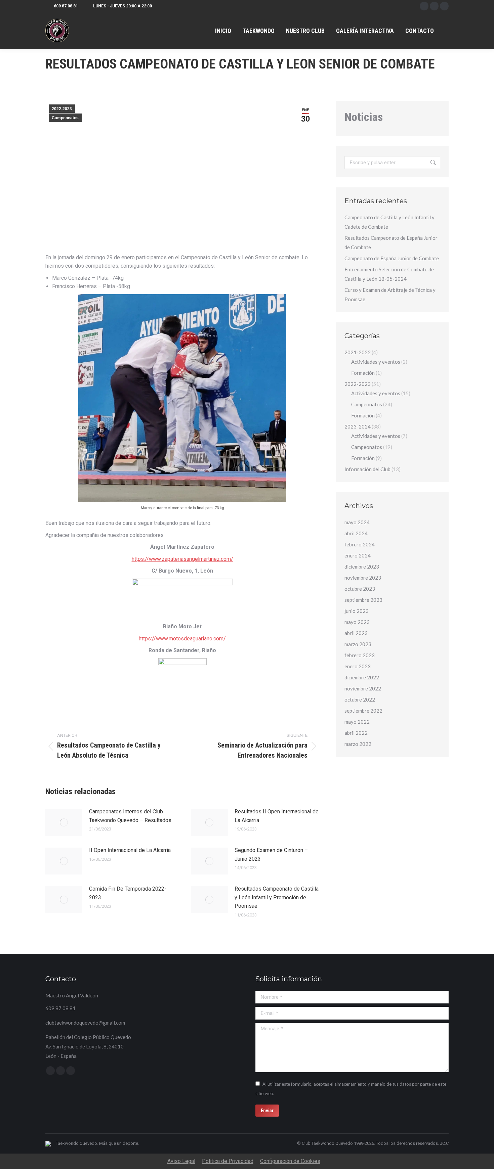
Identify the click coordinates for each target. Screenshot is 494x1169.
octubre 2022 (359, 699)
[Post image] (63, 822)
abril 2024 (356, 533)
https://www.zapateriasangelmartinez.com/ (182, 559)
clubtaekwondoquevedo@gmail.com (85, 1023)
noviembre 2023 (362, 578)
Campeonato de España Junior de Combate (391, 258)
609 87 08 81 (66, 6)
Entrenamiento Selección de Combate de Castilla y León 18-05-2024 (389, 274)
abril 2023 (356, 633)
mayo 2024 (357, 522)
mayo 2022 (357, 722)
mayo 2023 (357, 622)
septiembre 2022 (363, 711)
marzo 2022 (357, 744)
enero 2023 (357, 666)
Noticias (363, 117)
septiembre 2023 (363, 600)
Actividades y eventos (375, 362)
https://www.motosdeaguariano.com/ (182, 638)
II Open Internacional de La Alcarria (130, 850)
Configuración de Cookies (290, 1161)
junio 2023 (356, 611)
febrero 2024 (359, 544)
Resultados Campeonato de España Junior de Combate (391, 242)
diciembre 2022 (361, 677)
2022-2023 (62, 108)
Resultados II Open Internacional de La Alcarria (277, 815)
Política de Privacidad (227, 1161)
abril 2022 (356, 733)
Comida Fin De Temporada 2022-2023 (127, 893)
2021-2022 (357, 352)
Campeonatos (65, 118)
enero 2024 (357, 555)
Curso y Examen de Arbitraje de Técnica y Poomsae (390, 294)
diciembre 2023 (361, 567)
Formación (363, 373)
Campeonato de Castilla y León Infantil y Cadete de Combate (389, 222)
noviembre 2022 (362, 688)
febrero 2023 (359, 655)
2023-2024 (357, 426)
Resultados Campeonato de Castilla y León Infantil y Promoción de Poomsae (277, 897)
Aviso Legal (181, 1161)
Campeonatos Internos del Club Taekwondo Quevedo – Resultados (130, 815)
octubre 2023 (359, 589)
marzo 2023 (357, 644)
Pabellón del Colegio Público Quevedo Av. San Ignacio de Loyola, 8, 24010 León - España (88, 1046)
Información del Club (367, 469)
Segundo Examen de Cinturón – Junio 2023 (271, 854)
